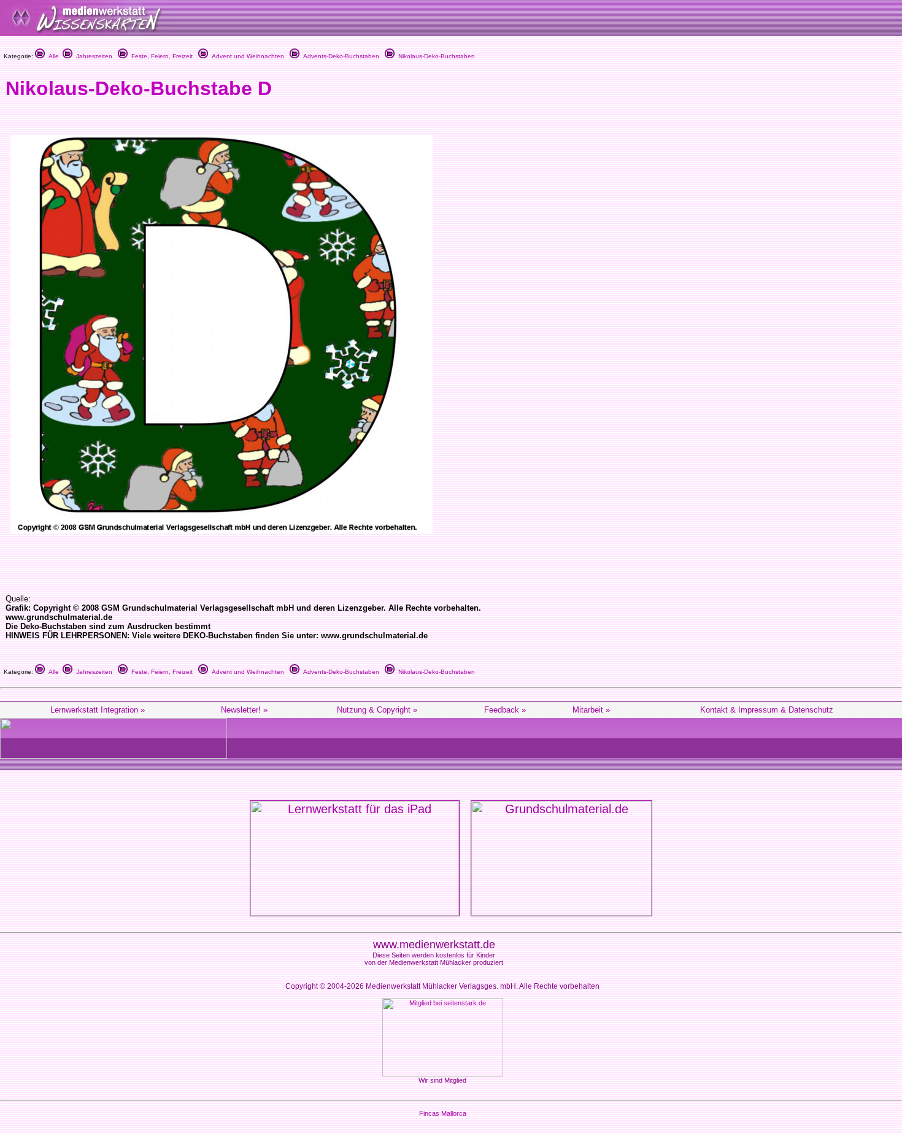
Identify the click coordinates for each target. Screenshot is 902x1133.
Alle (52, 56)
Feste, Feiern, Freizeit (160, 56)
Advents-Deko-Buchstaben (339, 56)
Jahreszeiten (92, 56)
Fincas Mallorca (442, 1113)
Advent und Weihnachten (246, 56)
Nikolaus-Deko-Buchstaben (435, 56)
